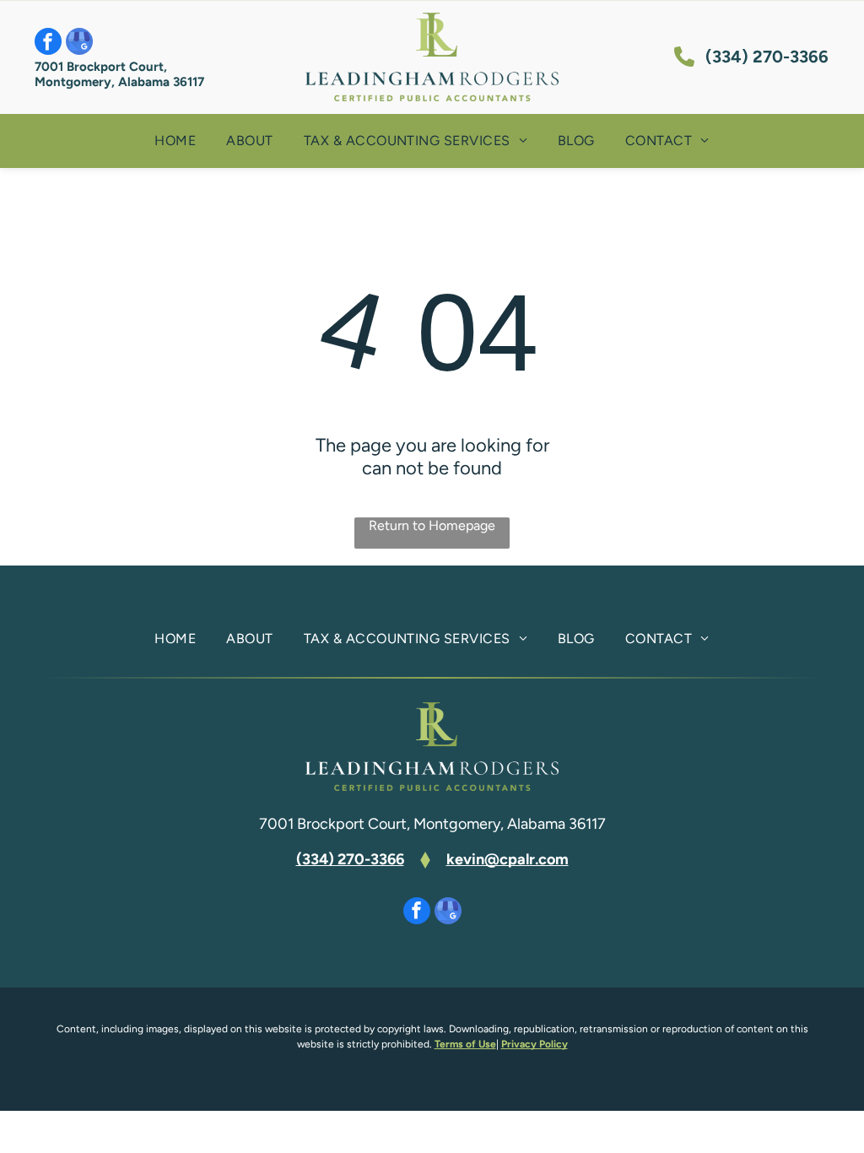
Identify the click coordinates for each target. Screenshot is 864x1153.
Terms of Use (465, 1044)
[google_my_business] (79, 43)
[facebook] (48, 43)
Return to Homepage (432, 525)
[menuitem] (175, 141)
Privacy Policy (534, 1044)
